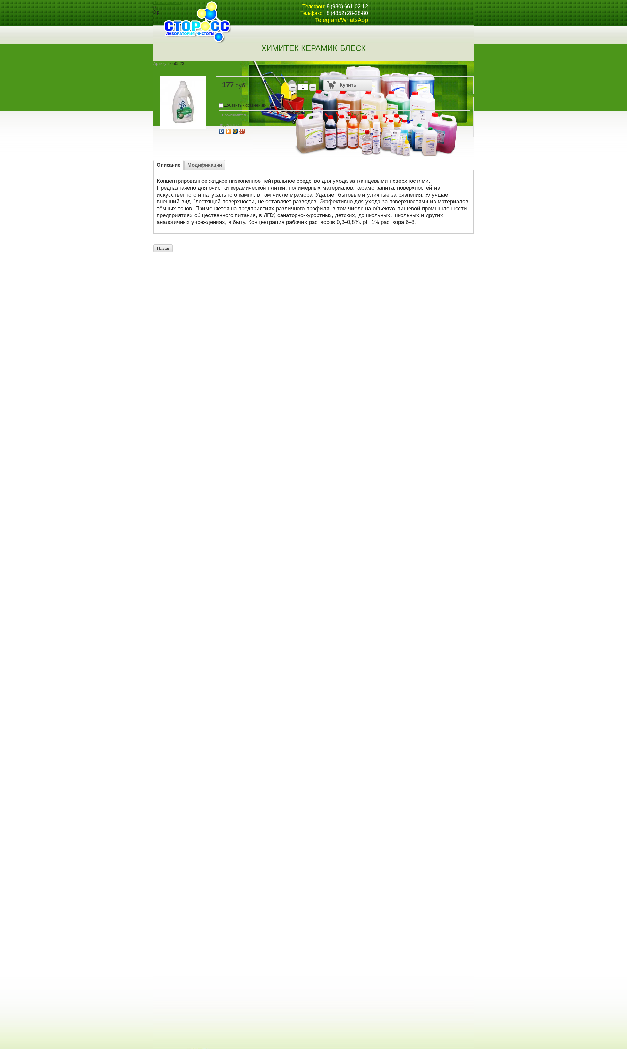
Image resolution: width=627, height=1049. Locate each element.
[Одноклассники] (229, 130)
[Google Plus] (242, 130)
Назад (163, 248)
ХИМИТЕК (357, 115)
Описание (168, 165)
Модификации (204, 165)
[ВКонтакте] (222, 130)
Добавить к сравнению (244, 105)
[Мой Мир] (236, 130)
